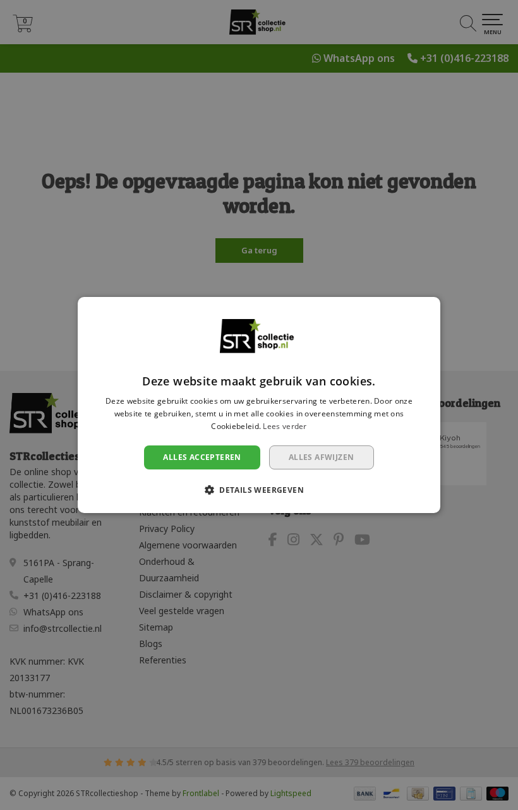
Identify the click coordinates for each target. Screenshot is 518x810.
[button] (259, 489)
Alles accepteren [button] (202, 457)
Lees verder (284, 426)
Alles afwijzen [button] (321, 457)
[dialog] (259, 405)
